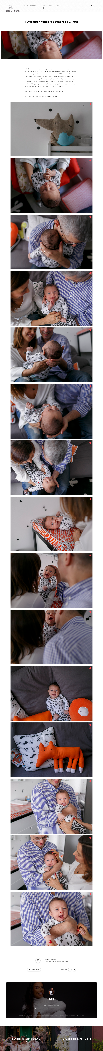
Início (25, 5)
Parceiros (49, 8)
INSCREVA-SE (66, 1008)
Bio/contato (54, 5)
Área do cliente (30, 8)
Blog (40, 8)
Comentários (35, 969)
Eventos (44, 5)
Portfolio (34, 5)
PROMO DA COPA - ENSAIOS (33, 10)
